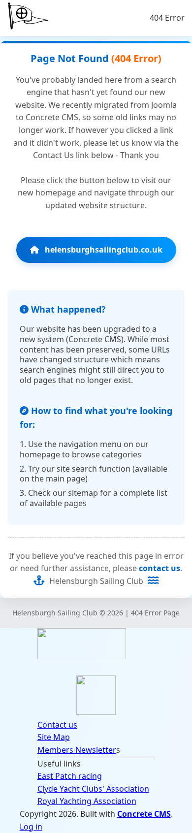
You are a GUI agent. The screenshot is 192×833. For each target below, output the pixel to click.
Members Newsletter (76, 749)
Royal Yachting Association (86, 801)
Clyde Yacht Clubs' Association (93, 788)
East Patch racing (69, 775)
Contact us (57, 724)
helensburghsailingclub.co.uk (102, 249)
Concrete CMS (144, 813)
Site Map (53, 737)
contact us (159, 568)
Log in (31, 826)
